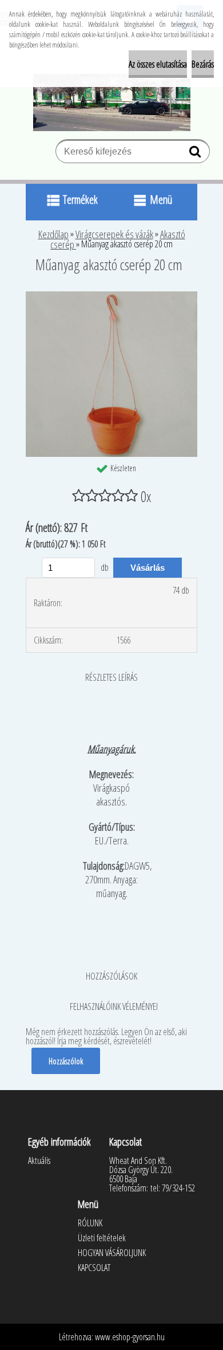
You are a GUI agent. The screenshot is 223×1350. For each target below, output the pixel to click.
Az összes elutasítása (158, 64)
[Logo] (111, 102)
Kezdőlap (53, 234)
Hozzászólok (66, 1061)
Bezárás (203, 64)
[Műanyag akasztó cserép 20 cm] (111, 296)
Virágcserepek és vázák (114, 234)
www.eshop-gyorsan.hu (130, 1337)
